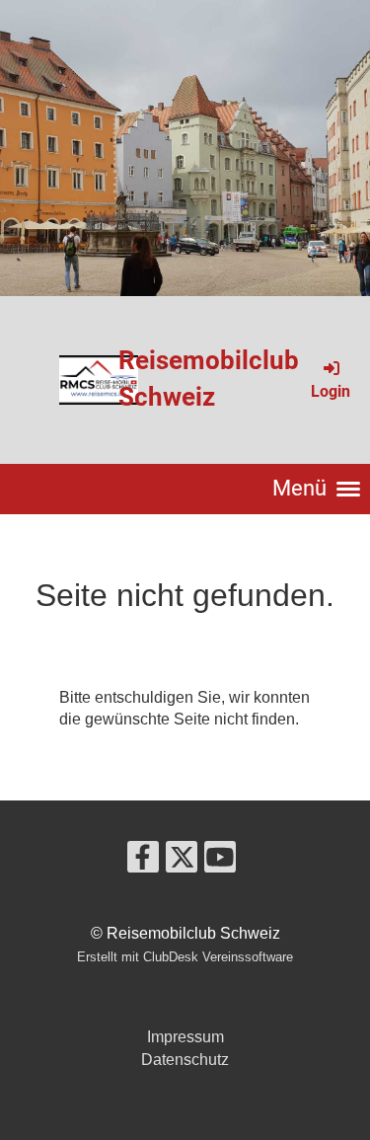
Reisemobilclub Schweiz (208, 378)
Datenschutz (185, 1059)
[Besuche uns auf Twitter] (181, 861)
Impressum (185, 1036)
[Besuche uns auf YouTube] (220, 861)
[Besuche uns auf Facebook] (143, 861)
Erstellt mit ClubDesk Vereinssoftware (185, 957)
